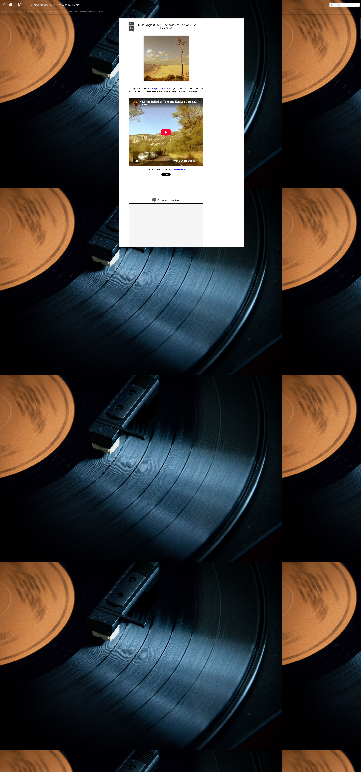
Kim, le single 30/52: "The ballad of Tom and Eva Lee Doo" (166, 26)
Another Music (180, 169)
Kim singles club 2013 (158, 88)
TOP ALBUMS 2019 (57, 11)
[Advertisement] (219, 66)
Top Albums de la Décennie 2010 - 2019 (85, 11)
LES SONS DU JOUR (36, 11)
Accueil (22, 11)
